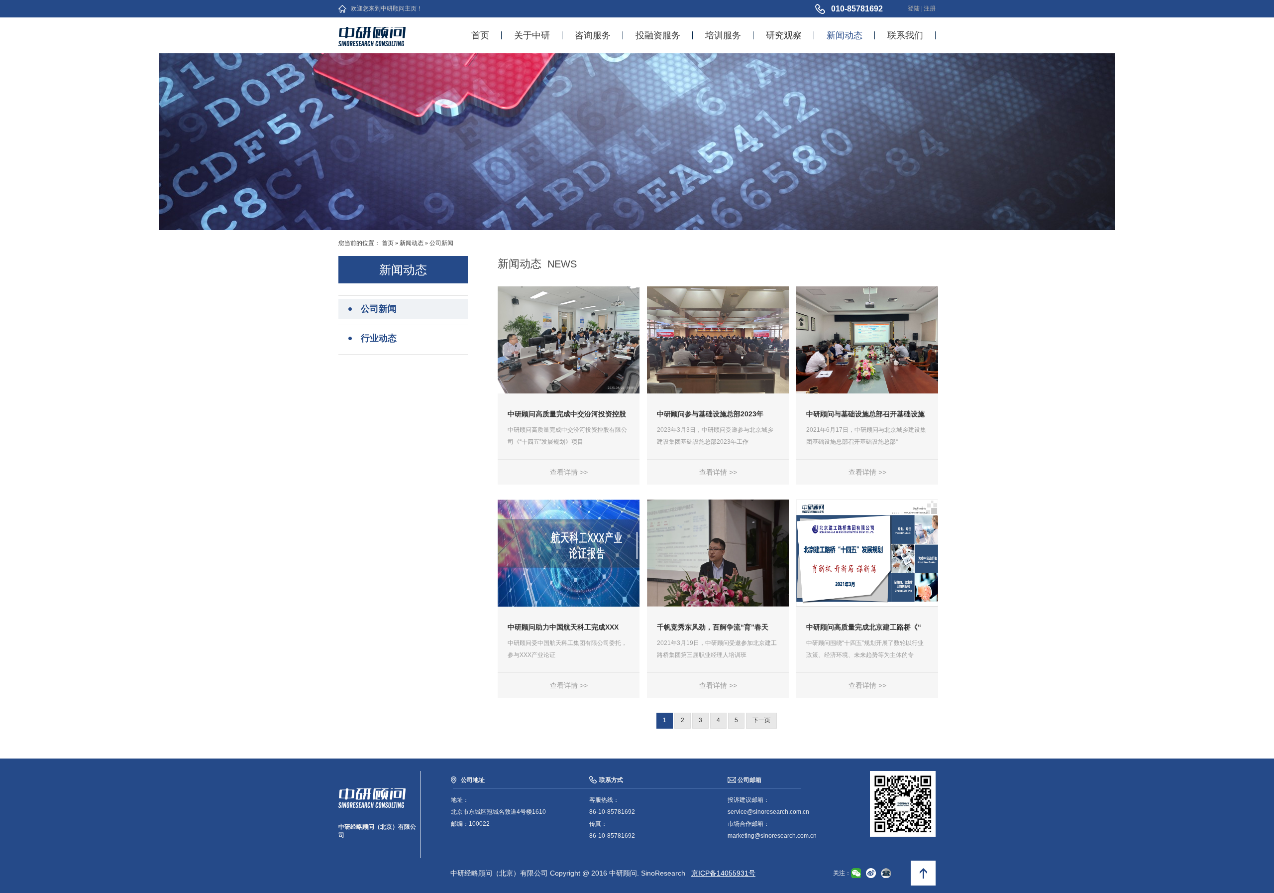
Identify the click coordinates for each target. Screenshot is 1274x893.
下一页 (761, 720)
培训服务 (723, 35)
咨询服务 (593, 35)
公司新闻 (441, 243)
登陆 (914, 8)
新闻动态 (844, 35)
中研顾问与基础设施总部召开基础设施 (865, 414)
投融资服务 (658, 35)
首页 (480, 35)
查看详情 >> (569, 472)
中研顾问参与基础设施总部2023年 (710, 414)
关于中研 (532, 35)
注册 (930, 8)
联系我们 (905, 35)
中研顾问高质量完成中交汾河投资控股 (567, 414)
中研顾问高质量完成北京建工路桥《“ (863, 627)
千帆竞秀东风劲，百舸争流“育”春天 (712, 627)
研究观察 (784, 35)
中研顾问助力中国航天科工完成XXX (563, 627)
